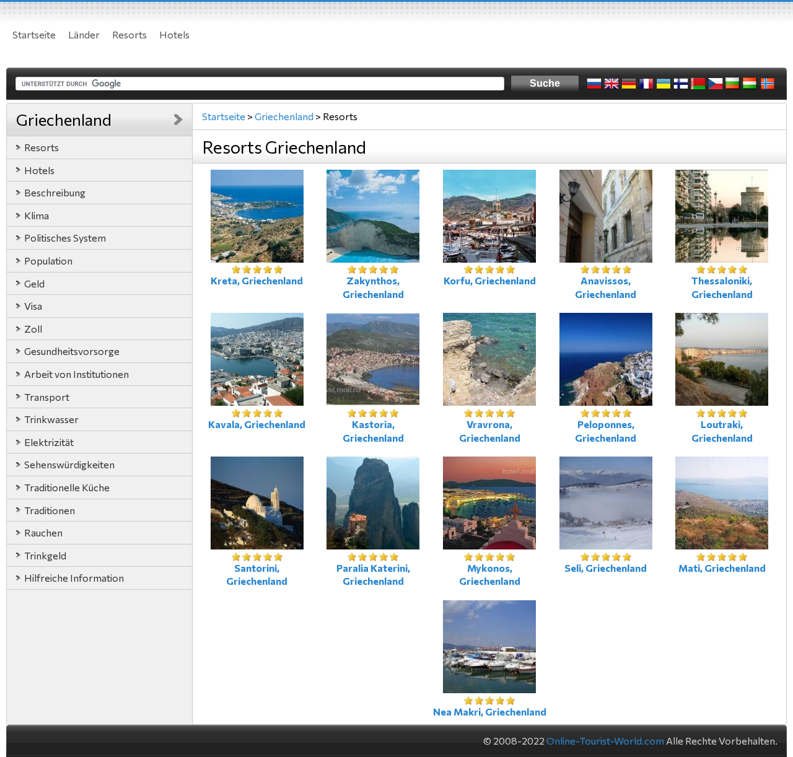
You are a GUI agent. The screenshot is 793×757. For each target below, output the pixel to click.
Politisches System (65, 237)
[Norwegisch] (767, 83)
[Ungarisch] (750, 83)
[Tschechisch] (715, 83)
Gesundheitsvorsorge (72, 351)
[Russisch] (594, 83)
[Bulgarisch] (732, 83)
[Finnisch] (680, 83)
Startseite (34, 34)
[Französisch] (646, 83)
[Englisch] (611, 83)
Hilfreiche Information (74, 578)
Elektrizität (49, 442)
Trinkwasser (51, 419)
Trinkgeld (45, 555)
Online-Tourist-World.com (605, 740)
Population (48, 260)
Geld (34, 283)
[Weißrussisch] (698, 83)
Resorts (129, 34)
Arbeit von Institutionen (76, 374)
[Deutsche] (628, 83)
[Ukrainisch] (663, 83)
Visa (33, 306)
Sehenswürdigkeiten (69, 464)
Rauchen (43, 532)
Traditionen (49, 510)
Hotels (174, 34)
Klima (36, 215)
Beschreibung (54, 192)
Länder (84, 34)
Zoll (33, 329)
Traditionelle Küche (67, 487)
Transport (46, 397)
